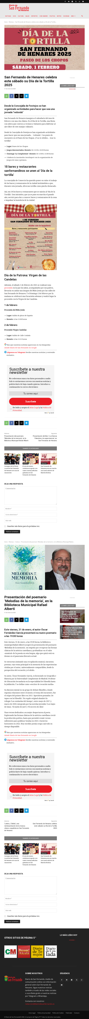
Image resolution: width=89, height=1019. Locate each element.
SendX (52, 413)
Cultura (20, 16)
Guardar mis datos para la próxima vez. (23, 526)
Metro (59, 16)
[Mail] (68, 1)
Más (72, 16)
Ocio (14, 16)
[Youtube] (83, 1)
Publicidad (69, 1013)
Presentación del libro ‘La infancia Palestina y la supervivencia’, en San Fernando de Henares (45, 438)
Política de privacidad (44, 1013)
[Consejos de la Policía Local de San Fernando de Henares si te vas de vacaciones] (12, 459)
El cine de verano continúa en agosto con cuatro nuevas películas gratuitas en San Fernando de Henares (30, 470)
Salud (27, 16)
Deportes (34, 16)
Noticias (8, 16)
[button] (82, 16)
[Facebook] (65, 1)
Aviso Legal (34, 408)
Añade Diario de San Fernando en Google (20, 348)
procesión (8, 288)
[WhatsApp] (79, 1)
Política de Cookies (58, 1013)
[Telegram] (72, 1)
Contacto (76, 1013)
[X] (75, 1)
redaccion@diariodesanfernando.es (39, 1004)
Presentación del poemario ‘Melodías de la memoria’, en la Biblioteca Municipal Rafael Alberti (16, 438)
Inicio (5, 22)
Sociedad (66, 16)
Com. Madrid (44, 16)
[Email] (21, 96)
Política (52, 16)
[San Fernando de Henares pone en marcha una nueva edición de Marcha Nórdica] (49, 459)
